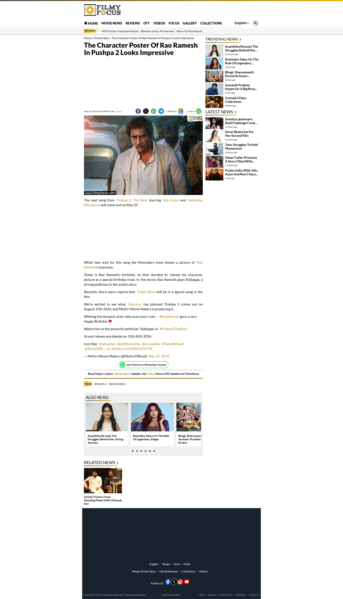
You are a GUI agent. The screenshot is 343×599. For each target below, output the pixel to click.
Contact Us (254, 594)
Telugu (166, 564)
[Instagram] (180, 581)
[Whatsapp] (122, 364)
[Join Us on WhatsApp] (199, 111)
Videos (159, 23)
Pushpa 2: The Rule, (132, 200)
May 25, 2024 (158, 356)
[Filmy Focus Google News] (180, 111)
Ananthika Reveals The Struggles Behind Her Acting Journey (105, 439)
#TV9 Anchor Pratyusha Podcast (120, 31)
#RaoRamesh (169, 316)
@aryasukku (151, 344)
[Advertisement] (64, 89)
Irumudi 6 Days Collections (235, 100)
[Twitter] (146, 111)
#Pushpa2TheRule (173, 329)
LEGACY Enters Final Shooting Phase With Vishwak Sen (103, 500)
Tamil (176, 564)
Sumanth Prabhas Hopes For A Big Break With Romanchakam (241, 88)
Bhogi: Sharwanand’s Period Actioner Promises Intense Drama (196, 439)
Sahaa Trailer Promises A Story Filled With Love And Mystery (241, 161)
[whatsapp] (153, 111)
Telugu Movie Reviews (135, 594)
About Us (212, 594)
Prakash (117, 111)
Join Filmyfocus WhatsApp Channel (146, 364)
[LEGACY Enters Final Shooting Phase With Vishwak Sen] (103, 481)
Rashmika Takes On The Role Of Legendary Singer (151, 437)
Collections (211, 23)
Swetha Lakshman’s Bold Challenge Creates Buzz (241, 123)
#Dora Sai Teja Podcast (189, 31)
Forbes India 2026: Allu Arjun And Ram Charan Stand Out (241, 174)
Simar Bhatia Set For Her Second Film (239, 133)
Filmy (151, 373)
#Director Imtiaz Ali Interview (157, 31)
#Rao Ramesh (117, 384)
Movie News (111, 23)
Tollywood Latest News (113, 594)
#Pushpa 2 (100, 384)
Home (93, 23)
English (240, 23)
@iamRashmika (128, 344)
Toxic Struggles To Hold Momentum (241, 146)
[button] (133, 451)
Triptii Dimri (146, 292)
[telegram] (161, 111)
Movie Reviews (168, 571)
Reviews (133, 23)
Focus (174, 23)
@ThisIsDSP (94, 349)
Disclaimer (241, 594)
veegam (177, 594)
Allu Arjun (171, 200)
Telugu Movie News (144, 571)
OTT (146, 23)
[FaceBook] (138, 111)
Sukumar (135, 304)
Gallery (190, 23)
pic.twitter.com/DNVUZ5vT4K (130, 349)
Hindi (186, 564)
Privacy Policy (226, 594)
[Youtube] (186, 581)
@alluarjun (107, 344)
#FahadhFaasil (173, 344)
